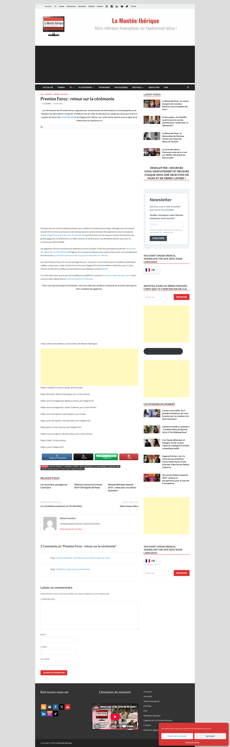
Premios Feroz (77, 469)
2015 (42, 94)
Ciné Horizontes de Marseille (79, 278)
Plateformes (71, 6)
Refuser (210, 736)
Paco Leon (65, 469)
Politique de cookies (192, 742)
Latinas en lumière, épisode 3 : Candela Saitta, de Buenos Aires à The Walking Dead (175, 429)
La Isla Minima (67, 117)
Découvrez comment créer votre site (163, 351)
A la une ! (48, 6)
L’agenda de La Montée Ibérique (157, 720)
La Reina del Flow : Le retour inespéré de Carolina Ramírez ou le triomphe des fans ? (175, 105)
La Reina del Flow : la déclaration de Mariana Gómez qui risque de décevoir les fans (173, 137)
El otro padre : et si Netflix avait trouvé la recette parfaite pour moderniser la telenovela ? (175, 121)
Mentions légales (151, 730)
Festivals (91, 6)
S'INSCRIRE (158, 238)
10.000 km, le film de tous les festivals (73, 569)
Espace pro (154, 87)
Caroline (47, 103)
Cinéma (61, 6)
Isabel (104, 268)
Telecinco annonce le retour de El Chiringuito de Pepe (88, 486)
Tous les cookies (177, 736)
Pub (166, 87)
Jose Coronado (86, 466)
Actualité (48, 87)
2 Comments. (58, 103)
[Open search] (188, 87)
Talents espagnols (151, 701)
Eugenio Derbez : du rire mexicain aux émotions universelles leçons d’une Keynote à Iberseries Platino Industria (175, 461)
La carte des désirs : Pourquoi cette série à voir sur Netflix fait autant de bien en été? (174, 153)
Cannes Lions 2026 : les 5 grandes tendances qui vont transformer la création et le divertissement (175, 414)
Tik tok (133, 6)
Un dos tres (66, 235)
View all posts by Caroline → (72, 529)
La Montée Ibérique (64, 743)
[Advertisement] (115, 64)
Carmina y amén (71, 466)
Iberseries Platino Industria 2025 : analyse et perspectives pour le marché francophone (175, 479)
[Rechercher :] (167, 297)
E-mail (44, 647)
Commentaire (48, 599)
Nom (43, 635)
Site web (44, 659)
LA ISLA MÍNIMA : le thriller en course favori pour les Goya (82, 558)
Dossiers (100, 6)
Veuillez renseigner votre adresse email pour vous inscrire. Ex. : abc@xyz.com (166, 231)
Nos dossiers (121, 87)
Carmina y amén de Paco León (117, 275)
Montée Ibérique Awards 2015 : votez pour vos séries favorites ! (122, 487)
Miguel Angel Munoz (49, 235)
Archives (48, 94)
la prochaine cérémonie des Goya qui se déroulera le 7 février (80, 255)
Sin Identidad (78, 235)
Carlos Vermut (55, 466)
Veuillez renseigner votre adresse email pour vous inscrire (166, 217)
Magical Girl (114, 466)
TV (55, 6)
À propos (147, 691)
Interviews (82, 6)
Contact (147, 725)
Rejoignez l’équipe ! (152, 715)
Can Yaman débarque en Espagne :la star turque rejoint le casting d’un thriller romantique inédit (175, 444)
